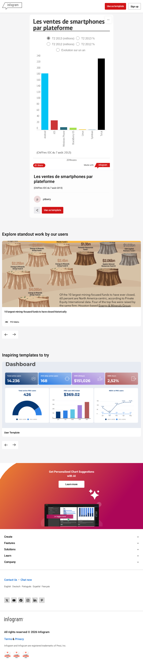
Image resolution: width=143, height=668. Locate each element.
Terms (8, 639)
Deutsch (16, 586)
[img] (44, 101)
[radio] (61, 38)
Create (8, 536)
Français (46, 586)
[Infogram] (12, 6)
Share (40, 165)
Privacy (19, 639)
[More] (108, 19)
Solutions (9, 549)
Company (10, 562)
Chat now (26, 579)
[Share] (37, 210)
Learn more (71, 484)
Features (9, 543)
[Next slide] (14, 334)
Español (36, 586)
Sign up (134, 6)
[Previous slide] (6, 334)
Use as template (115, 6)
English (7, 586)
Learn (7, 555)
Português (26, 586)
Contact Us (10, 579)
